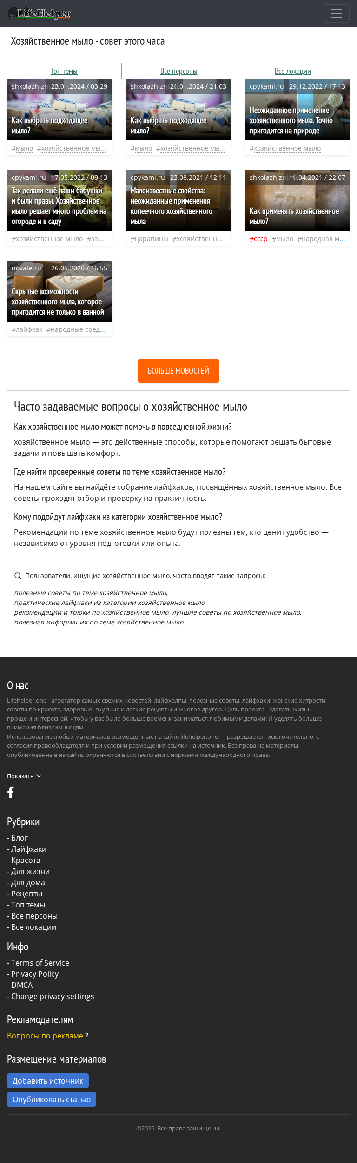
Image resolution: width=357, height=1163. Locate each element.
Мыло (24, 148)
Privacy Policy (35, 974)
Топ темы (64, 71)
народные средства (82, 329)
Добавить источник (48, 1081)
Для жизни (30, 871)
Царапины (151, 238)
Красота (25, 860)
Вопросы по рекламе (45, 1036)
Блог (19, 838)
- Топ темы (26, 905)
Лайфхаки (28, 849)
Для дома (28, 882)
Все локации (293, 71)
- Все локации (31, 927)
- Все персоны (32, 916)
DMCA (22, 985)
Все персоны (179, 71)
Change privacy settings (52, 996)
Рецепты (26, 893)
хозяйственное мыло (74, 148)
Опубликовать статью (52, 1099)
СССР (261, 238)
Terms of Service (40, 963)
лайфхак (29, 329)
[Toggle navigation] (337, 13)
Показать (20, 776)
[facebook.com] (10, 794)
